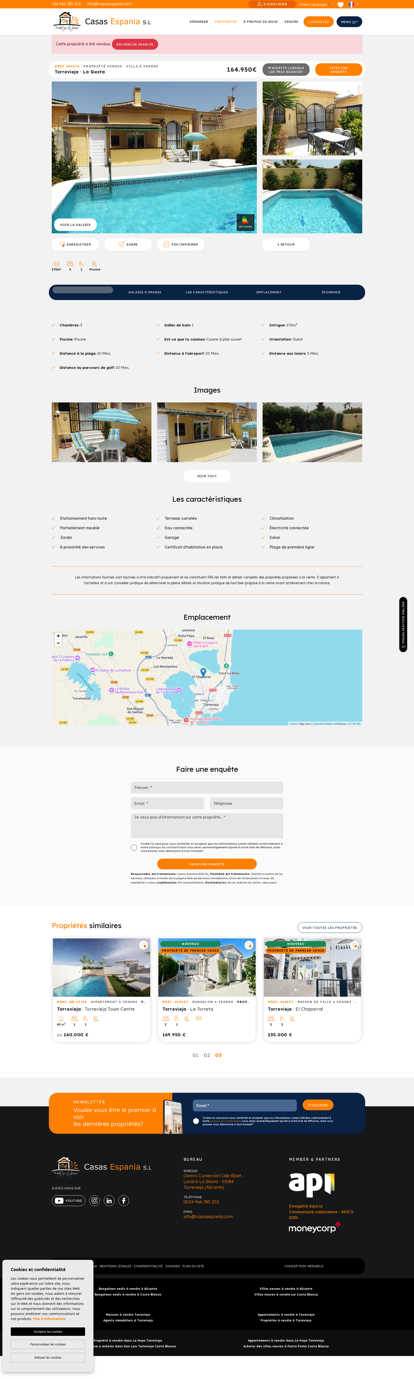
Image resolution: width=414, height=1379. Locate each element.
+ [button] (58, 636)
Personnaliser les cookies (48, 1344)
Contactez (318, 22)
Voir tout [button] (207, 476)
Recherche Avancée (135, 44)
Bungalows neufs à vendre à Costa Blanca (128, 1294)
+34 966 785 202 (66, 3)
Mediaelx (315, 1266)
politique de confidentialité (168, 847)
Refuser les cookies (47, 1357)
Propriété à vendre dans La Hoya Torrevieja (128, 1340)
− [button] (58, 643)
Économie (331, 292)
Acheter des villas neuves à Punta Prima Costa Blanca (286, 1346)
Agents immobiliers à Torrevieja (128, 1320)
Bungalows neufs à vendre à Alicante (128, 1289)
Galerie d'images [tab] (144, 292)
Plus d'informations (49, 1318)
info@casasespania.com (109, 3)
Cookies (172, 1266)
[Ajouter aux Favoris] (143, 945)
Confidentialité (148, 1266)
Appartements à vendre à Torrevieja (286, 1314)
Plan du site (193, 1266)
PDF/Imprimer (185, 244)
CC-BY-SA (354, 723)
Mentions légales (115, 1266)
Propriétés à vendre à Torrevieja (286, 1320)
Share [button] (132, 244)
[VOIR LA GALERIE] (154, 157)
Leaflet (293, 723)
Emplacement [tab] (269, 292)
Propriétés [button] (226, 22)
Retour (288, 244)
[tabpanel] (101, 990)
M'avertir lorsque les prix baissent (286, 70)
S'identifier (275, 4)
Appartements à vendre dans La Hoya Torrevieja (286, 1340)
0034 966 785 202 (201, 1202)
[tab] (82, 290)
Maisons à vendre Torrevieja (128, 1314)
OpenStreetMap (323, 723)
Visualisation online (403, 622)
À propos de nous (260, 22)
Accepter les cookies (48, 1331)
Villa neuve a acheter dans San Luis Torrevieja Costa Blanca (128, 1346)
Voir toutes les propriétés (330, 928)
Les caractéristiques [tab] (207, 292)
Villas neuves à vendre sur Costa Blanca (286, 1294)
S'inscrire (318, 1105)
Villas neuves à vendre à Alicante (286, 1289)
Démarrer (199, 22)
